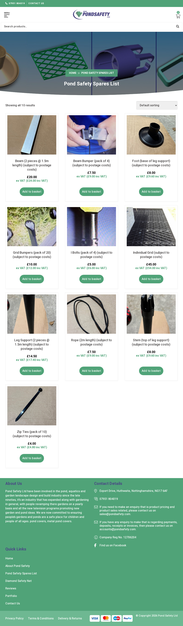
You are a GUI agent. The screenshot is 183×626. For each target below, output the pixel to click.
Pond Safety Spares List (21, 573)
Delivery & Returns (70, 618)
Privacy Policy (14, 618)
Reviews (10, 588)
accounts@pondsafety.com (118, 529)
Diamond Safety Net (18, 581)
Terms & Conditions (41, 618)
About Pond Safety (17, 566)
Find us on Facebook (113, 545)
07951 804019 (17, 3)
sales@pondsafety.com (115, 514)
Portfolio (11, 596)
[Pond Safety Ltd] (91, 14)
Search (177, 26)
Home (72, 73)
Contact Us (36, 3)
